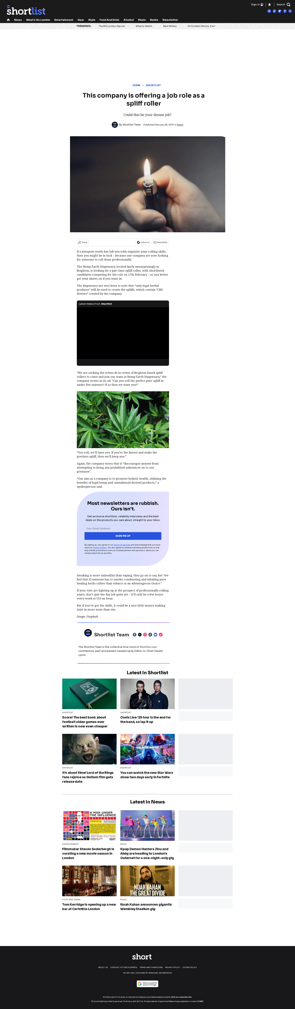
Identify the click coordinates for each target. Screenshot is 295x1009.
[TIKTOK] (161, 635)
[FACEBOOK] (135, 635)
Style (91, 20)
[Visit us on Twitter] (290, 11)
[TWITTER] (140, 635)
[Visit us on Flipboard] (279, 11)
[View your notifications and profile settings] (269, 5)
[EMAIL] (156, 635)
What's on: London (38, 20)
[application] (123, 333)
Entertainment (63, 20)
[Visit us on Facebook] (285, 11)
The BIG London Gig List (112, 26)
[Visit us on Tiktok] (274, 11)
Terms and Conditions (151, 967)
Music (142, 20)
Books (154, 20)
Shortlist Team (132, 124)
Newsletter (170, 20)
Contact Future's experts (123, 967)
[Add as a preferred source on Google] (147, 983)
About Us (103, 967)
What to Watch (144, 26)
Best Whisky (170, 26)
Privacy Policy (172, 967)
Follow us (145, 242)
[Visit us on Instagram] (269, 11)
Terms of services (122, 545)
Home (136, 85)
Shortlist (153, 85)
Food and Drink (109, 20)
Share (84, 242)
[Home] (8, 20)
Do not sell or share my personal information (147, 973)
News (18, 20)
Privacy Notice (99, 547)
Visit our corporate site (181, 997)
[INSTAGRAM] (145, 635)
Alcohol (129, 20)
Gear (81, 20)
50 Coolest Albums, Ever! (201, 26)
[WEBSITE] (151, 635)
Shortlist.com (148, 647)
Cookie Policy (190, 967)
